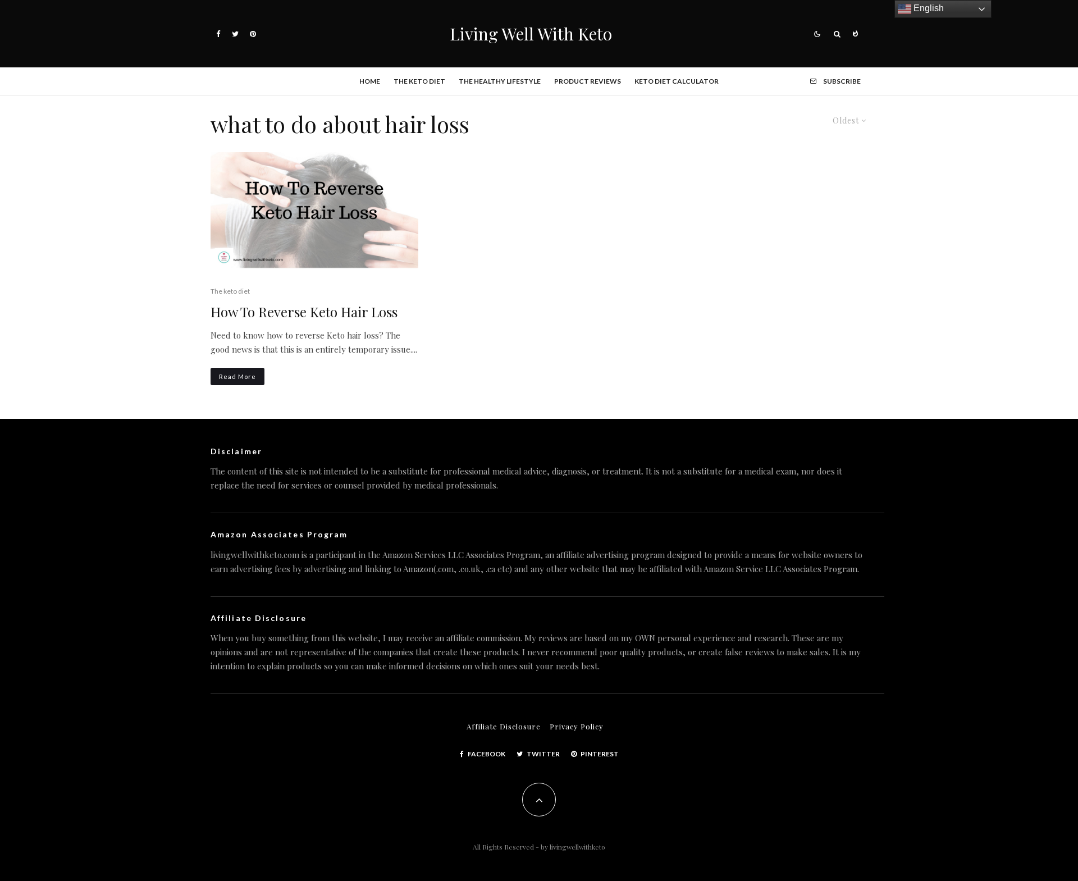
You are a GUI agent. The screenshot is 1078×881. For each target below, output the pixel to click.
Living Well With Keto (531, 33)
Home (369, 81)
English (927, 8)
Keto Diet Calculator (676, 81)
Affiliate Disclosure (504, 726)
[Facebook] (218, 34)
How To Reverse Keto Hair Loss (304, 312)
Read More (237, 376)
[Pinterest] (253, 34)
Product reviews (587, 81)
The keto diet (419, 81)
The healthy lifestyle (500, 81)
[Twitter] (235, 34)
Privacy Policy (577, 726)
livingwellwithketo (577, 846)
